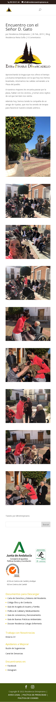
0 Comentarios (34, 37)
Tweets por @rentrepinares (18, 516)
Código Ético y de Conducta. (19, 602)
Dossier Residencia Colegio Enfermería (24, 623)
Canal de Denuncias (14, 653)
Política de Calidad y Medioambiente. (23, 611)
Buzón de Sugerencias (15, 648)
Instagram (11, 670)
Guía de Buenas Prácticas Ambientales (24, 619)
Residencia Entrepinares (19, 34)
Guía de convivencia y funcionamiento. (24, 615)
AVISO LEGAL (14, 694)
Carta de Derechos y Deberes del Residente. (26, 598)
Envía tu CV (10, 637)
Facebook (11, 665)
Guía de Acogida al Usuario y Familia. (23, 606)
